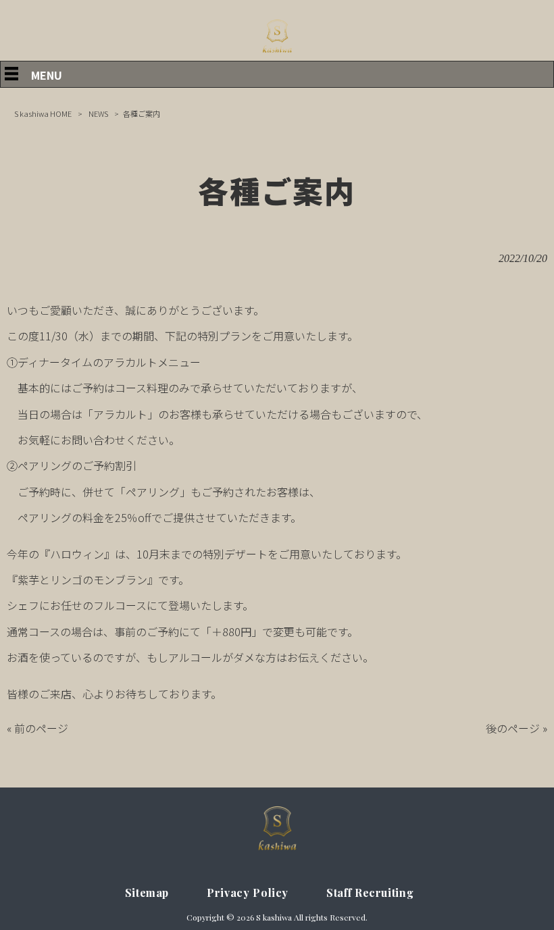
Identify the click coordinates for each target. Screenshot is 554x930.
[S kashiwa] (277, 53)
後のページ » (516, 728)
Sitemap (147, 892)
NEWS (98, 113)
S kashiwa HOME (43, 113)
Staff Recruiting (369, 892)
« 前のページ (37, 728)
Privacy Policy (247, 892)
